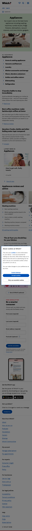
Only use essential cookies (16, 280)
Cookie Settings (16, 272)
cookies (13, 252)
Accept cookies (16, 275)
